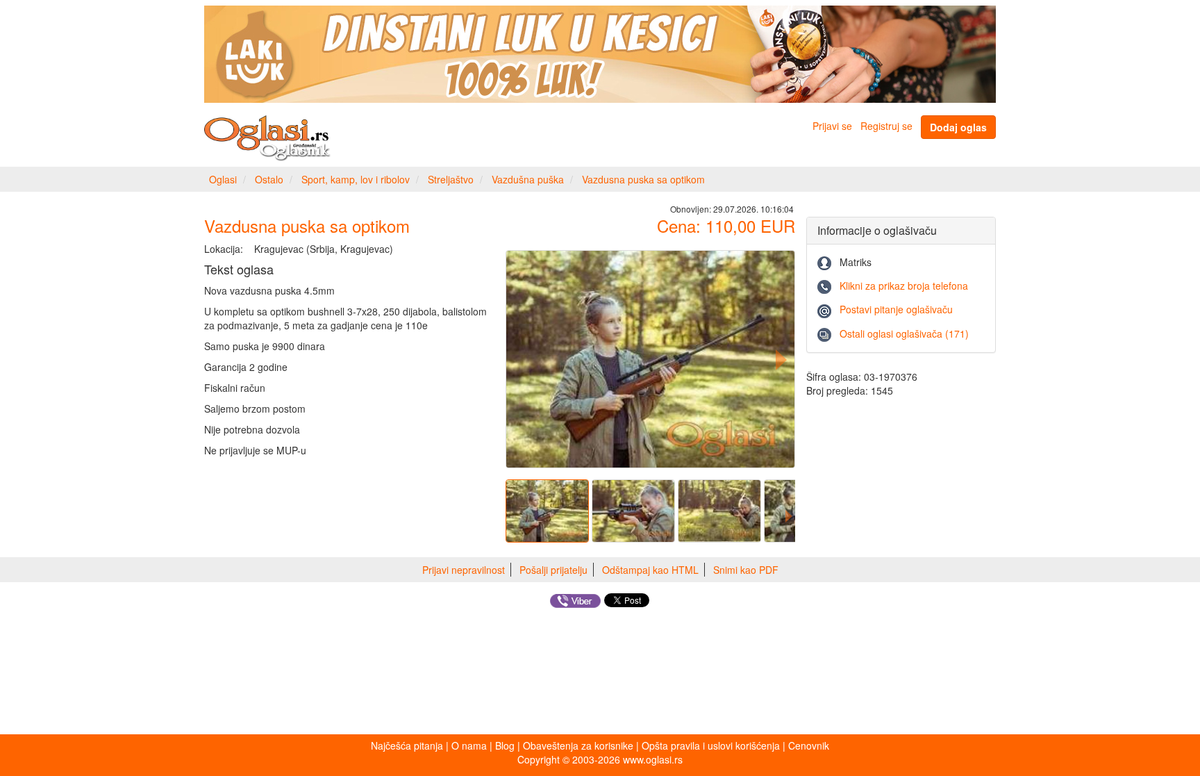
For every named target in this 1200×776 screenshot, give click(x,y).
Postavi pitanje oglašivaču (896, 309)
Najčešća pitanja (407, 745)
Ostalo (269, 179)
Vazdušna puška (528, 179)
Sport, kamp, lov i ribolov (355, 179)
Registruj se (886, 126)
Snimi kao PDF (745, 570)
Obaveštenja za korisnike (578, 745)
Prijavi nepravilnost (463, 570)
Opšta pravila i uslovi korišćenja (711, 745)
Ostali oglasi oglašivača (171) (904, 333)
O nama (469, 745)
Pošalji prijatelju (553, 570)
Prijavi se (832, 126)
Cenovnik (808, 745)
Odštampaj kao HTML (650, 570)
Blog (505, 745)
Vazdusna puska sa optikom (643, 179)
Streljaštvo (451, 179)
